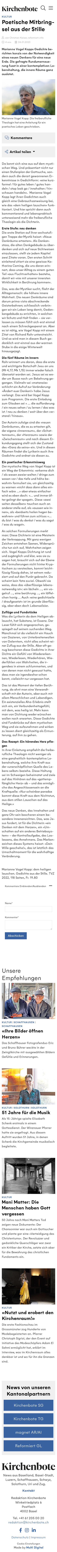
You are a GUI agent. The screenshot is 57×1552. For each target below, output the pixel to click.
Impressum (38, 1537)
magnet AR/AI (28, 1432)
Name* (9, 903)
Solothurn (21, 1107)
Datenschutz (20, 1537)
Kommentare (21, 138)
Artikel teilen (21, 152)
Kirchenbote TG (28, 1418)
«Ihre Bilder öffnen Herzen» (22, 1034)
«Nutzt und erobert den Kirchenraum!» (28, 1315)
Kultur (7, 16)
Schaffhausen (24, 1022)
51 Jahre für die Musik (26, 1113)
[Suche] (43, 8)
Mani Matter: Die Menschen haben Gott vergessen (26, 1208)
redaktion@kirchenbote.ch (28, 1522)
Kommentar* (12, 917)
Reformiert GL (28, 1445)
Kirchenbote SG (28, 1405)
